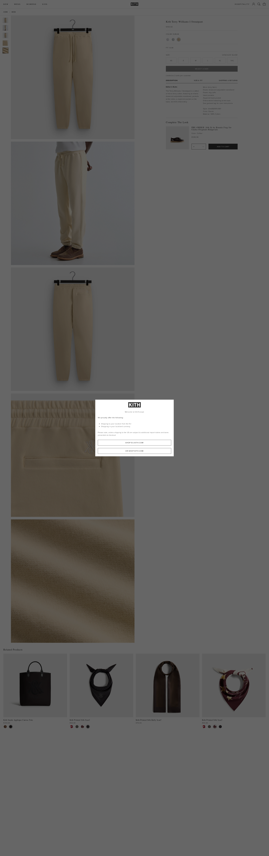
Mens (14, 12)
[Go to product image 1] (5, 20)
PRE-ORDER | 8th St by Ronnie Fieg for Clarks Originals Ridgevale (212, 128)
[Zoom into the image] (72, 77)
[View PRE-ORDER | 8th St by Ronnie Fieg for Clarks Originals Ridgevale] (177, 137)
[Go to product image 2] (5, 28)
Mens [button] (17, 4)
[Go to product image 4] (5, 43)
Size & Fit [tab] (198, 80)
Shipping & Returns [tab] (228, 80)
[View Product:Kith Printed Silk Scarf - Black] (87, 726)
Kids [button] (44, 4)
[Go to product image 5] (5, 50)
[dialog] (134, 428)
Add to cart (223, 146)
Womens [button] (31, 4)
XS (171, 60)
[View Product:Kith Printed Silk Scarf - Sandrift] (71, 726)
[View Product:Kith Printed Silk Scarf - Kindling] (77, 726)
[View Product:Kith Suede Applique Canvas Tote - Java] (5, 726)
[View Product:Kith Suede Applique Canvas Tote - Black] (10, 726)
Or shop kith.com (134, 451)
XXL (232, 60)
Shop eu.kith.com (134, 443)
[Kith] (134, 4)
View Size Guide (230, 55)
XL (220, 60)
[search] (259, 4)
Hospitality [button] (242, 4)
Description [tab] (172, 80)
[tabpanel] (202, 100)
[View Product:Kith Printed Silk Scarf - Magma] (82, 726)
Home (5, 12)
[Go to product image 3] (5, 35)
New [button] (5, 4)
